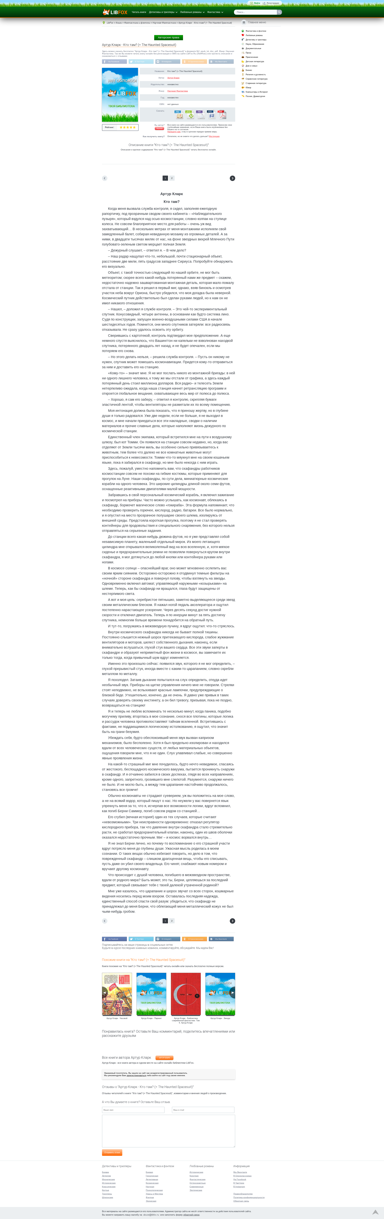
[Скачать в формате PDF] (222, 118)
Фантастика (213, 12)
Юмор (248, 87)
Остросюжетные (198, 1183)
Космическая (152, 1183)
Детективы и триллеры (161, 12)
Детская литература (255, 61)
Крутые (105, 1190)
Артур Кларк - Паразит (151, 1018)
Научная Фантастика (177, 91)
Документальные (253, 48)
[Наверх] (375, 1213)
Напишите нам (173, 132)
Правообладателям (243, 1194)
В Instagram (166, 62)
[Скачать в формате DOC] (211, 118)
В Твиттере (139, 62)
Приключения (252, 57)
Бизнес (249, 70)
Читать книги (139, 12)
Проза (248, 53)
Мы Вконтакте (221, 62)
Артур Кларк (173, 78)
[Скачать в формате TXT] (200, 118)
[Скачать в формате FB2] (179, 118)
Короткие (194, 1176)
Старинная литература (256, 83)
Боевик (105, 1172)
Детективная (152, 1179)
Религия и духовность (256, 74)
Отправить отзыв (112, 1152)
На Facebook (113, 62)
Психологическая (154, 1190)
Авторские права (168, 37)
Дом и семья (251, 66)
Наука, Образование (255, 44)
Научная (150, 1186)
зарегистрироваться (136, 1075)
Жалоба (159, 128)
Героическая (152, 1176)
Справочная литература (256, 79)
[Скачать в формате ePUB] (189, 118)
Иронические (108, 1179)
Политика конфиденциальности (249, 1197)
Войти (257, 3)
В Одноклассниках (196, 62)
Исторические (109, 1183)
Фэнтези (150, 1197)
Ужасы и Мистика (154, 1194)
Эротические (196, 1190)
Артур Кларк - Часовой (116, 1018)
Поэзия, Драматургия (255, 96)
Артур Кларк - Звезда (220, 1018)
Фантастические (198, 1179)
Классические (109, 1186)
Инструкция (214, 136)
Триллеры (107, 1194)
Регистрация (273, 3)
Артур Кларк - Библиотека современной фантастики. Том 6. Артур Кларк (186, 1020)
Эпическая (151, 1201)
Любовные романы (191, 12)
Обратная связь (241, 1201)
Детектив (106, 1176)
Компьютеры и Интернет (257, 92)
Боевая (149, 1172)
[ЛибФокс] (115, 12)
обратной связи (191, 1214)
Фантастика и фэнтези (256, 31)
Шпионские (107, 1197)
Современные (197, 1186)
